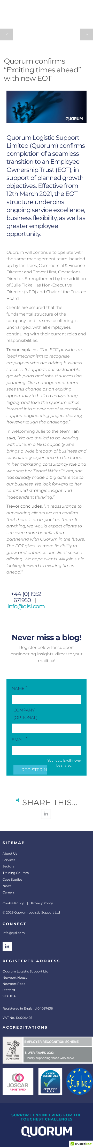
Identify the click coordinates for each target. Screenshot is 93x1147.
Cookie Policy (13, 903)
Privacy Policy (42, 903)
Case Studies (12, 879)
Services (9, 860)
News (7, 886)
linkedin (46, 814)
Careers (8, 892)
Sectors (8, 866)
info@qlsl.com (26, 606)
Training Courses (16, 873)
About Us (10, 853)
